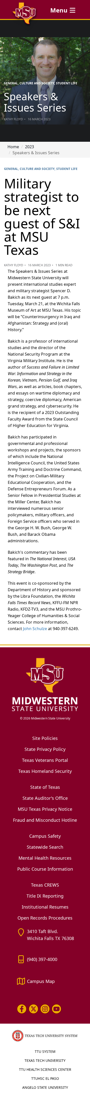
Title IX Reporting (45, 896)
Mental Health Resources (45, 858)
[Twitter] (33, 1009)
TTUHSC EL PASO (45, 1078)
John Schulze (35, 628)
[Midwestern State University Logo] (45, 684)
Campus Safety (45, 836)
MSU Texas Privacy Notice (45, 809)
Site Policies (45, 738)
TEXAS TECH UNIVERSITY (45, 1060)
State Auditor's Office (45, 798)
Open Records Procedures (45, 918)
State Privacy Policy (45, 749)
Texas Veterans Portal (45, 760)
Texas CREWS (45, 885)
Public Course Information (45, 869)
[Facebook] (22, 1009)
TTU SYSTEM (45, 1051)
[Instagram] (45, 1009)
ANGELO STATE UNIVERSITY (45, 1087)
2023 (29, 146)
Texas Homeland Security (45, 771)
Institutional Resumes (45, 907)
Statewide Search (45, 847)
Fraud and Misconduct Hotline (45, 820)
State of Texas (45, 787)
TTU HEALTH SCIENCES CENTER (45, 1069)
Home (13, 146)
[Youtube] (56, 1009)
